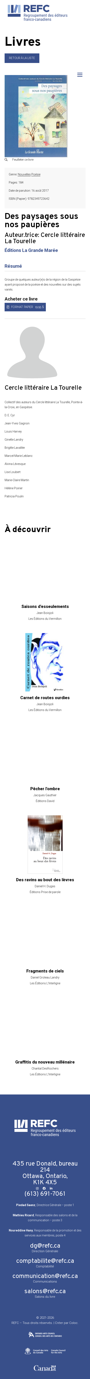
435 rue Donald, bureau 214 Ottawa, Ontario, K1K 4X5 (45, 1173)
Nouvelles (24, 174)
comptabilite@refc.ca (45, 1261)
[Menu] (80, 74)
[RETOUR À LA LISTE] (22, 62)
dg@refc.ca (45, 1246)
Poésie (35, 174)
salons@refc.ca (45, 1291)
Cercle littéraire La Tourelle (45, 238)
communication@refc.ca (45, 1276)
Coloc (73, 1323)
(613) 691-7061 (45, 1194)
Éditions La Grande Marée (31, 250)
